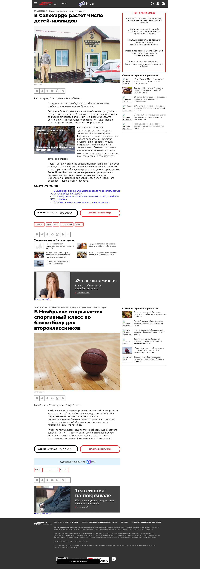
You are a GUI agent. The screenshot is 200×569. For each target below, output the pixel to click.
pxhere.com (39, 392)
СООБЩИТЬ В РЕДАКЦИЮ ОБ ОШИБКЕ (146, 522)
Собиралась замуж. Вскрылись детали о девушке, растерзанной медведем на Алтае (148, 341)
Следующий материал (78, 561)
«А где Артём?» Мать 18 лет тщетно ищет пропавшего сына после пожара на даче (149, 81)
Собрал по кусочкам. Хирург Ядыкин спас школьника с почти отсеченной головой (150, 108)
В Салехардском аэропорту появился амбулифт (57, 262)
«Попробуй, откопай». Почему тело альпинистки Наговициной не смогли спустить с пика (149, 350)
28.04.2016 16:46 (40, 11)
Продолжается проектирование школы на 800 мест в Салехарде (102, 245)
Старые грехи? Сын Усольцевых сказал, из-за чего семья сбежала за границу (149, 359)
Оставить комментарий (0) (100, 213)
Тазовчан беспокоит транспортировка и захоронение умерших (60, 246)
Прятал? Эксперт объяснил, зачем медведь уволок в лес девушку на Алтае (148, 323)
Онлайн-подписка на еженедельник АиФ (99, 522)
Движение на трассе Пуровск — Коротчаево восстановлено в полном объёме (144, 64)
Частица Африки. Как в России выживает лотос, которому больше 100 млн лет (149, 126)
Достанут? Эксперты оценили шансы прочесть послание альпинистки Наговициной (150, 117)
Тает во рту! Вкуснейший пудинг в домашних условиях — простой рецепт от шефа (148, 90)
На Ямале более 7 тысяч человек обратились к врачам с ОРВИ (103, 254)
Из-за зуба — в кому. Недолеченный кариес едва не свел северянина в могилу (144, 20)
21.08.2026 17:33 (40, 307)
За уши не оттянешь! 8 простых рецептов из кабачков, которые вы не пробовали (150, 314)
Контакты (124, 522)
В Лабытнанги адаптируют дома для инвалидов (80, 202)
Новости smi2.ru (43, 299)
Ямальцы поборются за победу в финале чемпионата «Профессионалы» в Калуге (144, 42)
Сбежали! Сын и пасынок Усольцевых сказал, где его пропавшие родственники (150, 99)
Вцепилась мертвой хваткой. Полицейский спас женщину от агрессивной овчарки (144, 31)
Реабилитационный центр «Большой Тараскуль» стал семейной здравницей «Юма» (144, 53)
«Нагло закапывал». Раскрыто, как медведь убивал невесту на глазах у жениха (149, 332)
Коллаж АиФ (39, 84)
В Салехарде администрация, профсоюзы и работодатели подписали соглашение (58, 255)
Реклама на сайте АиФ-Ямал (66, 522)
